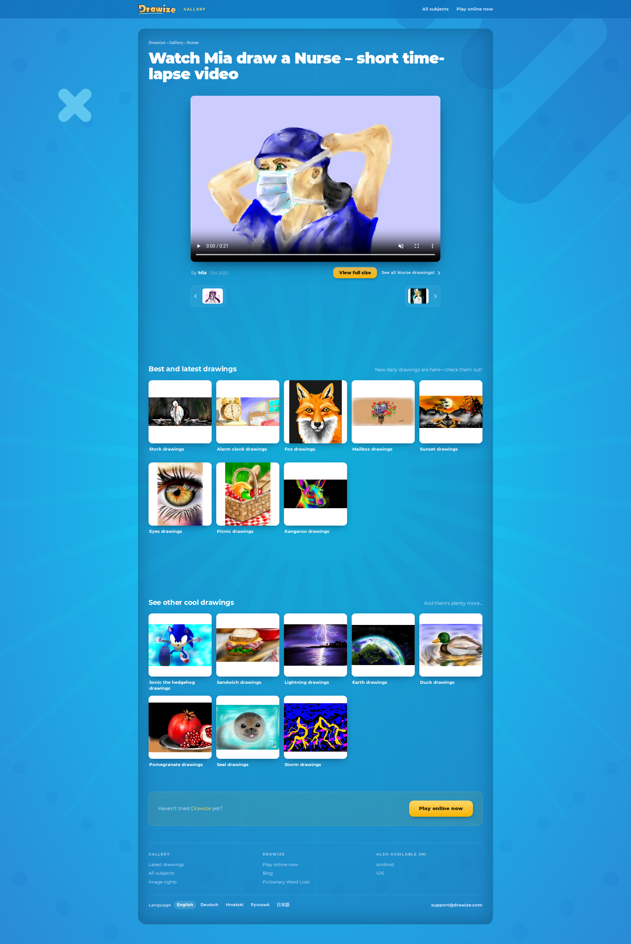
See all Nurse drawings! (408, 272)
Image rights (163, 881)
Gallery (176, 42)
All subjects (435, 9)
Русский (260, 904)
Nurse (193, 42)
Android (385, 864)
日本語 (283, 904)
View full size (355, 272)
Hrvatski (235, 904)
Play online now (474, 9)
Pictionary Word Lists (286, 881)
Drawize (157, 42)
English (185, 904)
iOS (380, 873)
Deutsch (209, 904)
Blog (268, 873)
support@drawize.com (456, 904)
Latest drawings (166, 864)
